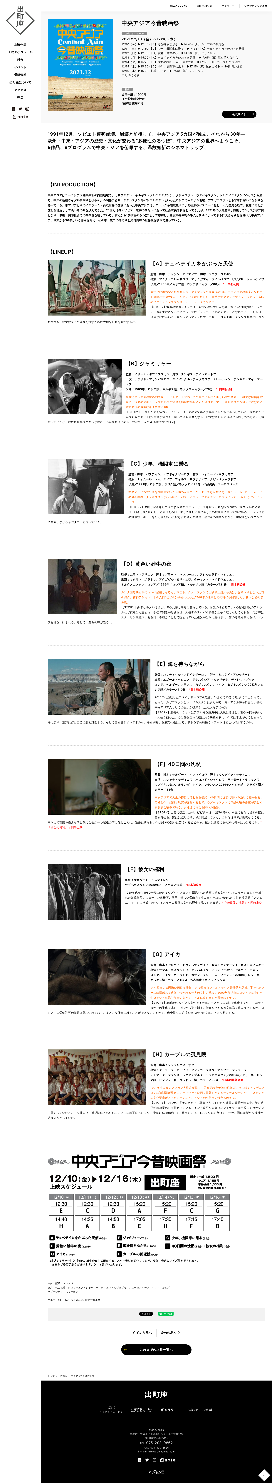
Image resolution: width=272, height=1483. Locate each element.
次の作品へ (169, 1333)
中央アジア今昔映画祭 (83, 1376)
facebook (13, 109)
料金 (20, 60)
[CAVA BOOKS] (110, 1410)
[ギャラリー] (169, 1410)
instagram (27, 109)
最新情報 (20, 75)
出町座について (20, 82)
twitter (20, 109)
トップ (51, 1376)
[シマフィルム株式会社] (156, 1472)
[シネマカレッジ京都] (199, 1410)
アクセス (20, 90)
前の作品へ (144, 1333)
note (20, 117)
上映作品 (20, 44)
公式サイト (239, 114)
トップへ (264, 1475)
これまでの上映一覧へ (156, 1349)
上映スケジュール (20, 52)
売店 (20, 97)
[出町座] (20, 20)
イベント (20, 67)
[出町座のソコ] (141, 1410)
